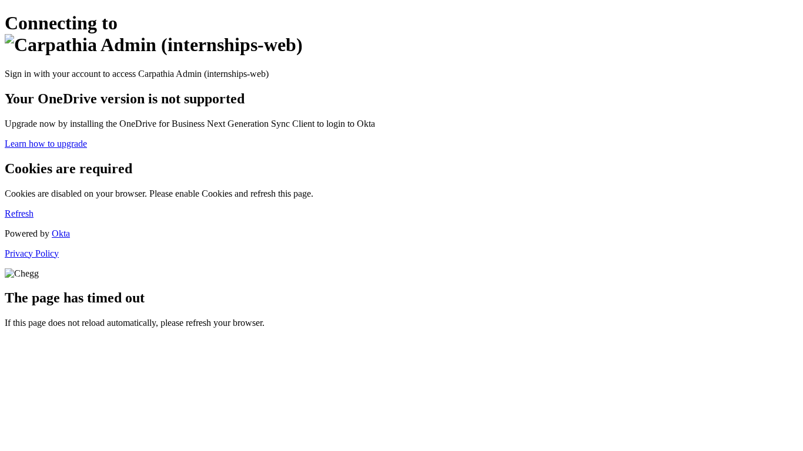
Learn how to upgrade (46, 144)
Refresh (19, 213)
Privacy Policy (32, 253)
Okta (61, 233)
